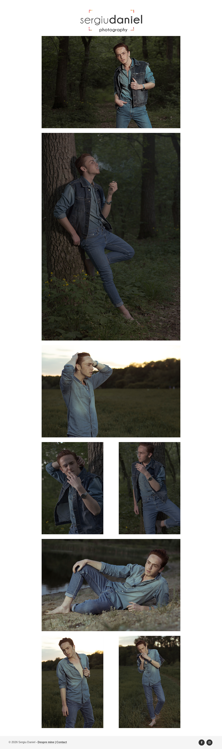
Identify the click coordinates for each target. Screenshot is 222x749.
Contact (61, 742)
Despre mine (46, 742)
